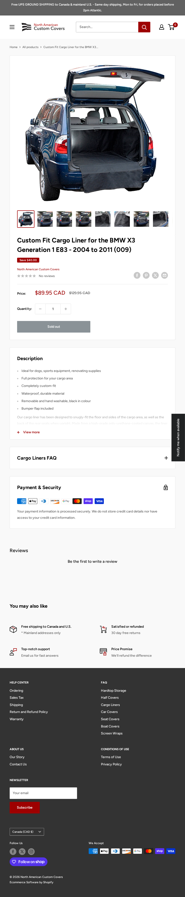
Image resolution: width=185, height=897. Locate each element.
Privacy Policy (111, 764)
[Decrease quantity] (40, 309)
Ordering (16, 691)
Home (14, 47)
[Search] (144, 27)
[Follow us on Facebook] (13, 851)
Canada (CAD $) (22, 831)
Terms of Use (111, 757)
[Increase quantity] (66, 309)
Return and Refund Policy (29, 712)
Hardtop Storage (113, 691)
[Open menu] (12, 27)
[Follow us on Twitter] (22, 851)
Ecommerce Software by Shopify (31, 882)
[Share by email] (164, 275)
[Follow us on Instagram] (31, 851)
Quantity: (24, 309)
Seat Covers (110, 719)
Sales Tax (17, 698)
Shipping (16, 705)
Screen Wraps (112, 733)
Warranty (17, 719)
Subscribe (25, 807)
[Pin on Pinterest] (146, 275)
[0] (171, 27)
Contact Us (18, 764)
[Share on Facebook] (137, 275)
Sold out (53, 327)
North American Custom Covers (38, 269)
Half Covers (110, 698)
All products (30, 47)
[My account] (161, 27)
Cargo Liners (110, 705)
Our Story (17, 757)
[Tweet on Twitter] (155, 275)
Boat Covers (110, 726)
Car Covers (109, 712)
